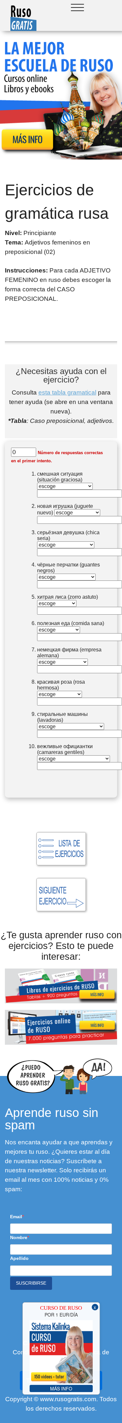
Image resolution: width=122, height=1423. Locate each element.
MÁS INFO (61, 1388)
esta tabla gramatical (67, 392)
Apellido (19, 1258)
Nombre (18, 1237)
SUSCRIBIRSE (31, 1283)
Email (16, 1216)
